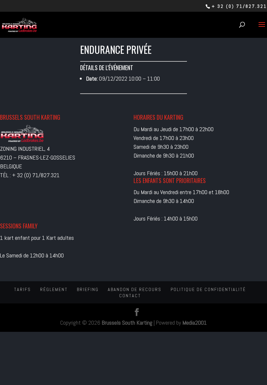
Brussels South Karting (127, 322)
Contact (130, 296)
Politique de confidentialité (208, 289)
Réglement (54, 289)
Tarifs (22, 289)
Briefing (88, 289)
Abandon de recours (135, 289)
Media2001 (194, 322)
